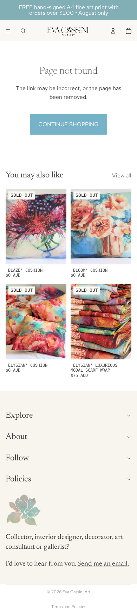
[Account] (113, 31)
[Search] (23, 31)
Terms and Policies (68, 606)
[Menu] (8, 31)
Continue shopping (68, 124)
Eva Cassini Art (77, 592)
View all (121, 175)
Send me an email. (103, 563)
